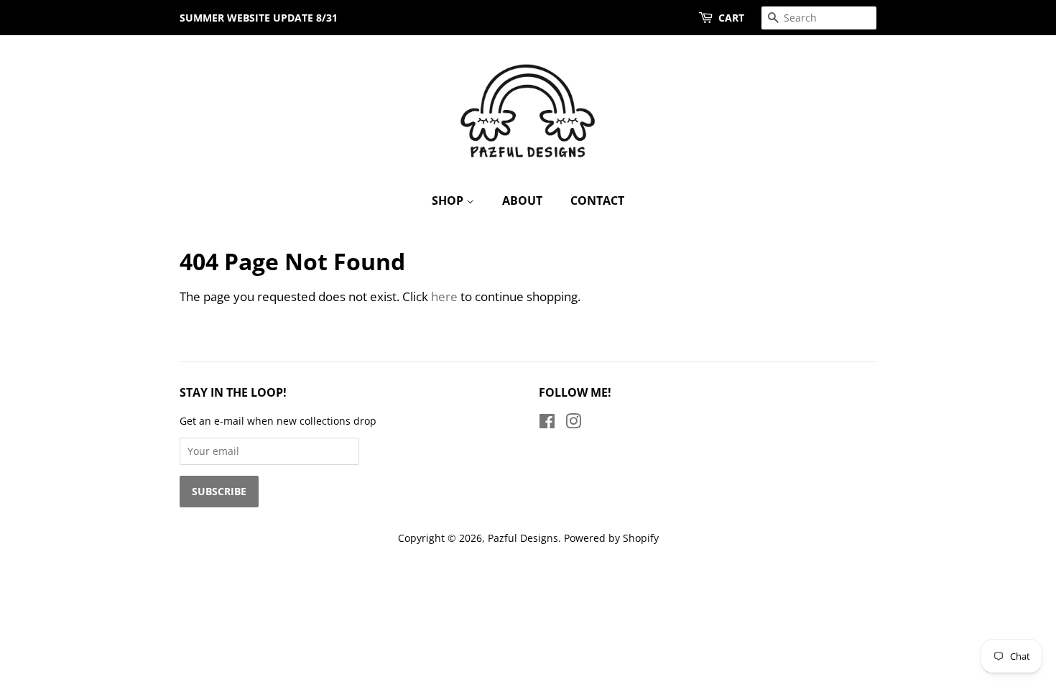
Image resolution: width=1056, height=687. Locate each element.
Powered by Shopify (611, 538)
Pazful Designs (523, 538)
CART (731, 17)
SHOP (449, 200)
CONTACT (597, 200)
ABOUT (522, 200)
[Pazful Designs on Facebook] (547, 423)
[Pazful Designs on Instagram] (573, 423)
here (444, 296)
